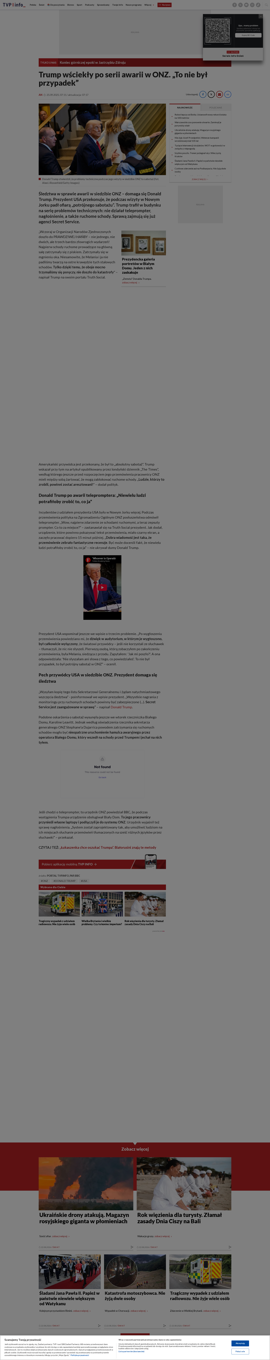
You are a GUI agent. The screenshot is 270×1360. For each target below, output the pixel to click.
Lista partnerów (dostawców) (131, 1351)
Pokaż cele (240, 1351)
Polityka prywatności (80, 1355)
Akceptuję (240, 1343)
